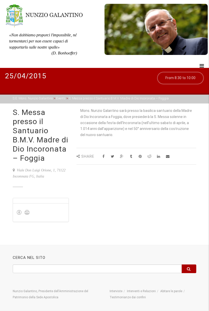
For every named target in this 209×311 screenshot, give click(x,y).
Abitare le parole (171, 291)
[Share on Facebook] (103, 156)
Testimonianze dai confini (128, 297)
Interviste (116, 291)
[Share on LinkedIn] (158, 156)
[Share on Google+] (122, 156)
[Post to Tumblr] (131, 156)
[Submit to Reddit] (149, 156)
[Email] (167, 156)
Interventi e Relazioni (141, 291)
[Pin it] (140, 156)
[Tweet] (112, 156)
